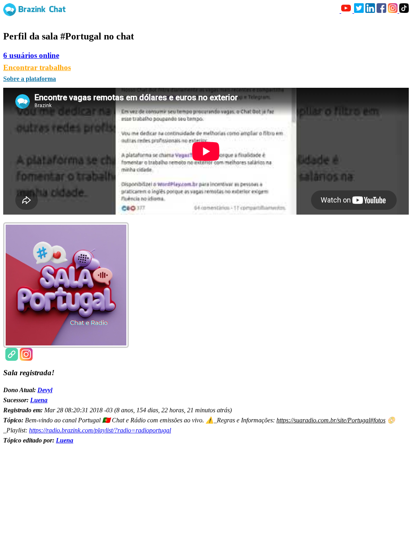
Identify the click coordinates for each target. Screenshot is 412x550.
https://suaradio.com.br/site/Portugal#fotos (330, 420)
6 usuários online (31, 55)
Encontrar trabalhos (37, 67)
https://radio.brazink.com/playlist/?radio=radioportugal (100, 430)
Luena (38, 400)
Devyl (44, 390)
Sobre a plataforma (29, 78)
